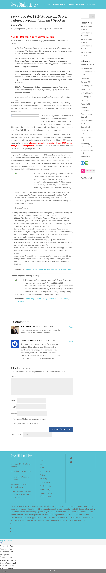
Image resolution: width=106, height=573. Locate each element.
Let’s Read (45, 490)
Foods (83, 89)
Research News (32, 29)
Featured (23, 29)
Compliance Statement (21, 531)
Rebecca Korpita (17, 487)
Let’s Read (80, 5)
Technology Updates (45, 29)
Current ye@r (16, 434)
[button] (1, 543)
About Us (86, 177)
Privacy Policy (17, 523)
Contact (43, 464)
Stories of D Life (87, 131)
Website (14, 414)
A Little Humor (86, 64)
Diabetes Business (88, 72)
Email (13, 407)
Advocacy (84, 68)
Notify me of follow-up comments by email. (29, 419)
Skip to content (6, 540)
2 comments (58, 29)
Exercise (84, 82)
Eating (83, 78)
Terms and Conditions (20, 526)
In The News (90, 5)
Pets (82, 100)
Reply (71, 327)
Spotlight (84, 127)
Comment (15, 376)
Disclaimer (16, 528)
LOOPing (47, 5)
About (42, 460)
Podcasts (84, 104)
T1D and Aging (86, 137)
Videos (71, 5)
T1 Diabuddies (46, 486)
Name (14, 400)
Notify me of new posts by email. (25, 423)
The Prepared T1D (59, 5)
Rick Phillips (26, 326)
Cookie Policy (17, 534)
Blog (42, 468)
